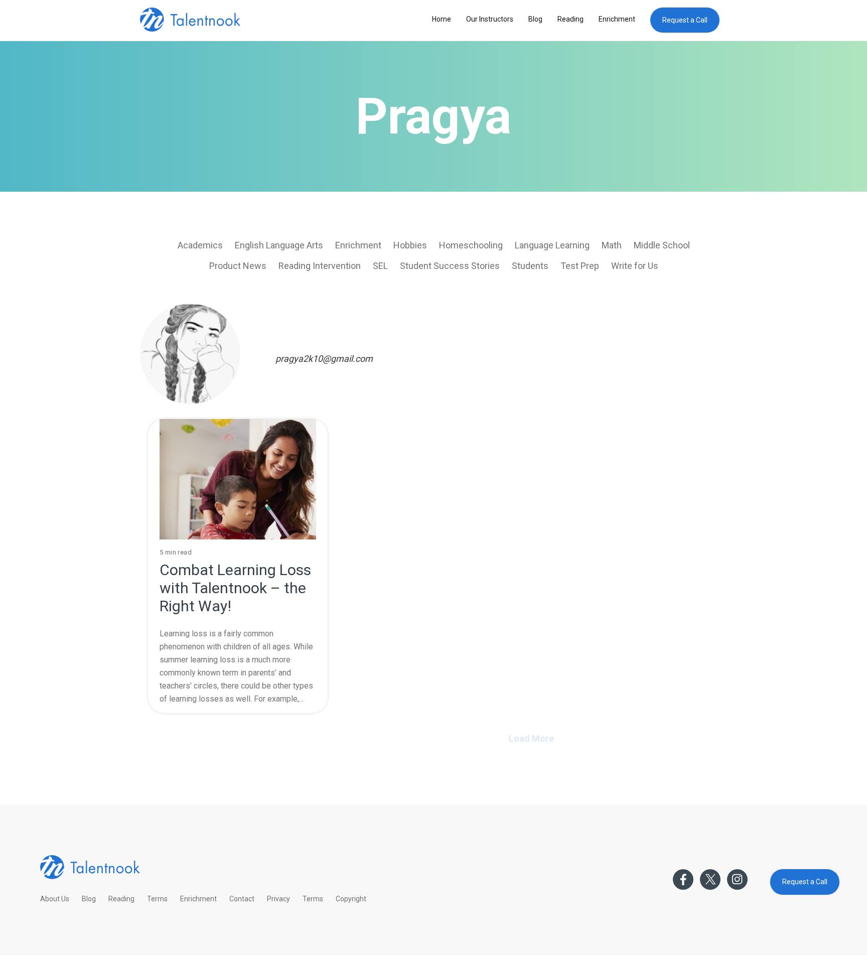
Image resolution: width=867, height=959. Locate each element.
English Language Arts (279, 245)
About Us (54, 899)
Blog (535, 19)
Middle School (662, 245)
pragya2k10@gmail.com (324, 358)
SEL (380, 265)
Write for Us (634, 265)
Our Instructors (489, 19)
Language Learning (552, 245)
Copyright (351, 899)
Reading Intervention (319, 265)
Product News (237, 265)
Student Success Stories (450, 265)
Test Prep (579, 265)
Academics (200, 245)
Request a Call (684, 20)
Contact (241, 899)
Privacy (278, 899)
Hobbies (410, 245)
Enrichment (617, 19)
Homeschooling (471, 245)
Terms (157, 899)
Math (612, 245)
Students (530, 265)
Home (441, 19)
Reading (570, 19)
